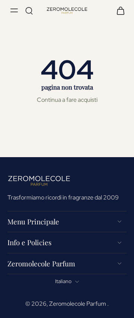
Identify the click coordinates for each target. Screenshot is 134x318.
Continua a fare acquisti (67, 99)
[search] (29, 10)
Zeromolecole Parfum (78, 303)
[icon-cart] (118, 10)
